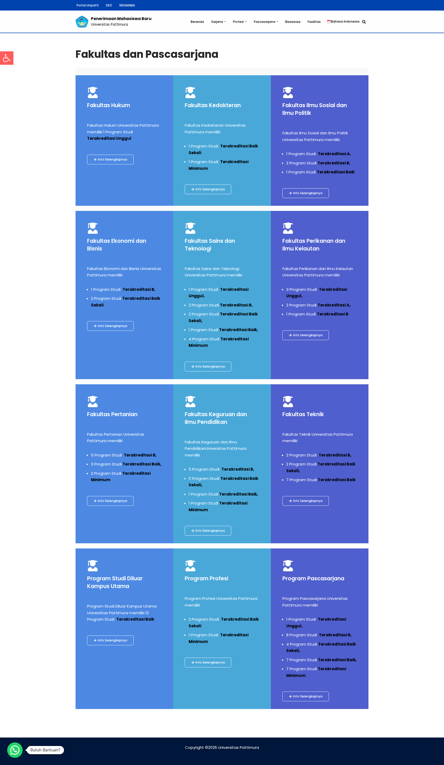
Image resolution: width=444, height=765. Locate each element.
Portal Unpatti (88, 5)
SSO (109, 5)
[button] (6, 58)
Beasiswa (292, 22)
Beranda (197, 22)
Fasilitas (314, 22)
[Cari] (364, 22)
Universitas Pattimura (238, 747)
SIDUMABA (127, 5)
